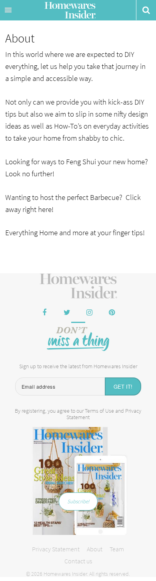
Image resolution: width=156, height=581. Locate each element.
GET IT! (123, 386)
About (94, 549)
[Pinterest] (112, 313)
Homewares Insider (70, 11)
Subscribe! (78, 501)
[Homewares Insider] (78, 286)
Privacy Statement (56, 549)
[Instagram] (89, 313)
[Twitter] (67, 313)
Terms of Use (99, 410)
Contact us (78, 561)
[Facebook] (44, 313)
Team (117, 549)
